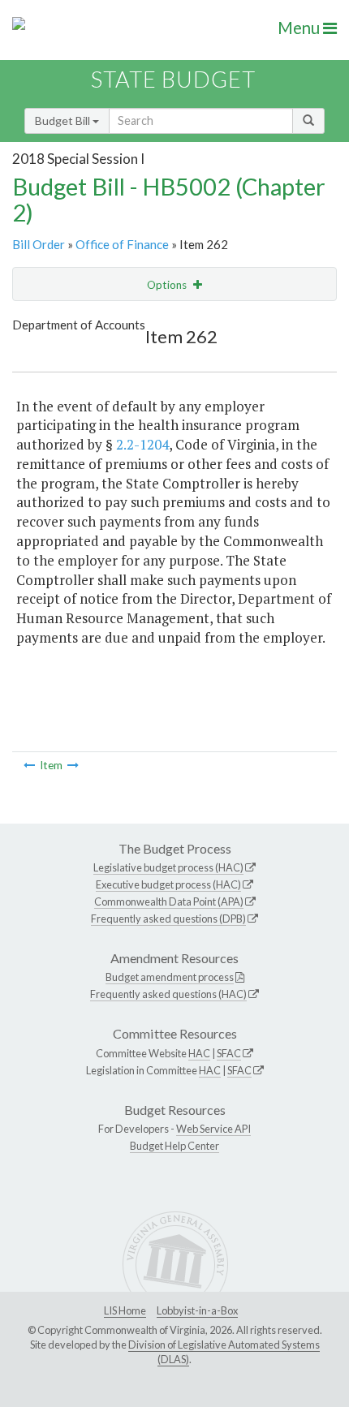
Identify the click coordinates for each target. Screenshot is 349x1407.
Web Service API (213, 1128)
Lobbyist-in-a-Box (197, 1310)
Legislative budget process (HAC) (168, 867)
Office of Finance (122, 244)
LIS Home (125, 1310)
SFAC (229, 1053)
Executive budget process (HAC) (168, 884)
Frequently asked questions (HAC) (168, 993)
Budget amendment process (170, 976)
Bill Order (38, 244)
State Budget (173, 79)
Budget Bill (64, 120)
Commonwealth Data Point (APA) (168, 901)
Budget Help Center (174, 1145)
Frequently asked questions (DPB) (168, 918)
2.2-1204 (142, 444)
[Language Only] (29, 765)
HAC (199, 1053)
